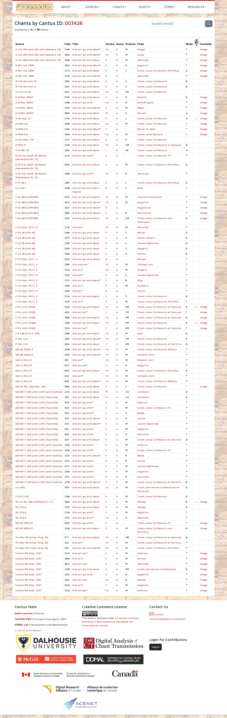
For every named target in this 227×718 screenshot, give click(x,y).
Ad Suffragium (145, 102)
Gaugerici (142, 248)
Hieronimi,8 (144, 212)
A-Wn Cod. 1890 (24, 65)
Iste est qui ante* (83, 102)
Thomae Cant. (145, 264)
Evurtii (141, 291)
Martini (141, 253)
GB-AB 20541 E (24, 349)
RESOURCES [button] (196, 7)
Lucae (140, 54)
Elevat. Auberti (146, 237)
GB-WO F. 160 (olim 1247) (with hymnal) (38, 391)
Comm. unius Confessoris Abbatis (157, 349)
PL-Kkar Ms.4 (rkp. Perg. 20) (31, 537)
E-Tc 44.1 (20, 188)
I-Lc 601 (20, 487)
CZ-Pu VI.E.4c (23, 91)
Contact (159, 614)
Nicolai (141, 232)
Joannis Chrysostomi (149, 197)
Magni (140, 107)
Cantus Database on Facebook (167, 618)
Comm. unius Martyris (150, 134)
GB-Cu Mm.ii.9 (23, 360)
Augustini (143, 65)
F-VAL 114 (21, 338)
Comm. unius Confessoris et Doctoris (159, 344)
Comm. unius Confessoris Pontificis (158, 70)
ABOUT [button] (66, 7)
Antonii (141, 558)
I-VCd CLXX (22, 496)
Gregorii (142, 269)
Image (203, 49)
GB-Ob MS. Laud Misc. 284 (30, 386)
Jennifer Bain (23, 619)
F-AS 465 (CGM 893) (27, 197)
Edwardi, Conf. (145, 360)
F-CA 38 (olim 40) (25, 232)
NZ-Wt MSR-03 (24, 523)
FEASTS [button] (144, 7)
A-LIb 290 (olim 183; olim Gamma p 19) (38, 49)
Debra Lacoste (23, 613)
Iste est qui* (80, 312)
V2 (107, 49)
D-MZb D (20, 145)
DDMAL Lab (21, 624)
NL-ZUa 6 (20, 507)
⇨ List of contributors (28, 630)
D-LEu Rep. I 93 (24, 139)
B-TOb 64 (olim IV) (26, 81)
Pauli (140, 188)
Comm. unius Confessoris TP (154, 155)
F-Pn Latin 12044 (25, 322)
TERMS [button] (168, 7)
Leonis (141, 418)
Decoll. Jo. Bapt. (146, 129)
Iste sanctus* (80, 264)
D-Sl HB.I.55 (22, 150)
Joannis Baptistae (148, 243)
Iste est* (77, 227)
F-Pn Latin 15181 (25, 306)
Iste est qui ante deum (85, 60)
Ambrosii (142, 402)
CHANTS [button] (118, 7)
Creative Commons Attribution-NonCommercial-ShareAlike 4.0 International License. (110, 622)
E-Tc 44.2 (20, 182)
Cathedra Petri (146, 354)
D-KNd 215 (21, 123)
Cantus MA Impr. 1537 (28, 553)
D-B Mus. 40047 (24, 97)
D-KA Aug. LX (23, 118)
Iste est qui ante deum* (86, 49)
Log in (155, 647)
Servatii (141, 97)
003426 (74, 23)
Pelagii (141, 49)
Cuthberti (143, 391)
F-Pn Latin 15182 (25, 312)
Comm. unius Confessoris (152, 81)
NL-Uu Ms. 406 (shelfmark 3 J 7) (34, 501)
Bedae (140, 413)
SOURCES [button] (91, 7)
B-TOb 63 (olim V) (25, 86)
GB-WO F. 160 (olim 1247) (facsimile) (36, 397)
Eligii (140, 280)
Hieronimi (143, 60)
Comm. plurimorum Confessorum (156, 569)
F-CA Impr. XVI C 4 (26, 227)
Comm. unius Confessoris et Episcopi (159, 145)
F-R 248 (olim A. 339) (27, 333)
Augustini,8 (144, 207)
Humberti (143, 285)
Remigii (141, 259)
